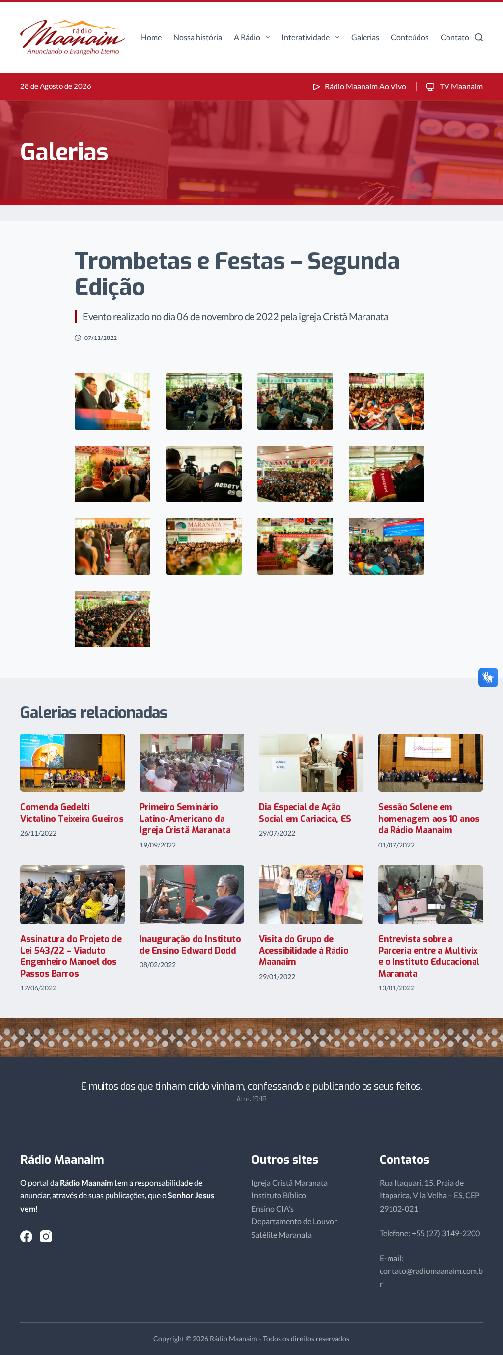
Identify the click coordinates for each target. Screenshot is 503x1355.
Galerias (365, 37)
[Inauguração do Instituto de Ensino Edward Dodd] (192, 894)
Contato (455, 37)
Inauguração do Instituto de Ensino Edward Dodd (190, 945)
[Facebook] (26, 1236)
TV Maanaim (460, 86)
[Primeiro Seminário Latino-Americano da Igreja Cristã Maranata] (192, 763)
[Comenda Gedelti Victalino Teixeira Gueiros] (72, 763)
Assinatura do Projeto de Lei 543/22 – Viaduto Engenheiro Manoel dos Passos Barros (70, 956)
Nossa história (197, 37)
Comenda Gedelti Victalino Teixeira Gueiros (71, 812)
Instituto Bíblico (279, 1195)
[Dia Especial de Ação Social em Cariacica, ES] (311, 763)
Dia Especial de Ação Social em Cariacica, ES (305, 812)
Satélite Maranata (282, 1234)
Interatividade (305, 37)
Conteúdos (410, 37)
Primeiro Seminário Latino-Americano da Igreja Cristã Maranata (185, 818)
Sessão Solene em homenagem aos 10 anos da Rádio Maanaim (429, 818)
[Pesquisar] (479, 37)
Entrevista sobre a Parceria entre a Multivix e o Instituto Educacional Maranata (428, 956)
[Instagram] (46, 1236)
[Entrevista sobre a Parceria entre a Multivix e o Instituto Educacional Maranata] (430, 894)
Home (151, 37)
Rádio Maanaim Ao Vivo (365, 86)
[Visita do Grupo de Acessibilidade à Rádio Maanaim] (311, 894)
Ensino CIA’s (273, 1208)
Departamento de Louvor (294, 1221)
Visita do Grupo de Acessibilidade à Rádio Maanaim (303, 950)
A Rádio (247, 37)
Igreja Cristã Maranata (290, 1182)
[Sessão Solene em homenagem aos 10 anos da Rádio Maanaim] (430, 763)
